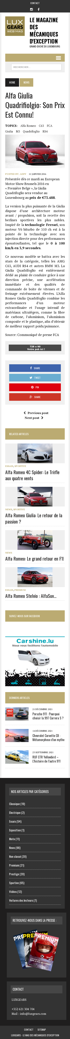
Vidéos (13, 891)
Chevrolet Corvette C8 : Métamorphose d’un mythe (48, 737)
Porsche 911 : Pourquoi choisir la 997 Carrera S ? (48, 716)
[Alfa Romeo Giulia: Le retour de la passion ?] (35, 504)
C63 (41, 126)
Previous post (38, 413)
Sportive (20, 466)
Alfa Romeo (28, 126)
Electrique (15, 812)
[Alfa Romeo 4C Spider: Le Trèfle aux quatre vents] (35, 461)
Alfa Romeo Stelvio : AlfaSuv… (30, 595)
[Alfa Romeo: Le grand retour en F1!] (35, 547)
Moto (12, 839)
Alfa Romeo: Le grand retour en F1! (34, 558)
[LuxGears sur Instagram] (31, 9)
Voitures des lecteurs (21, 900)
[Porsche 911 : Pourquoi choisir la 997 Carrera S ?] (17, 718)
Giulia (9, 131)
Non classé (15, 856)
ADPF (23, 173)
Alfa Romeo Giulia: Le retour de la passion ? (33, 518)
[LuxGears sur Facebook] (38, 9)
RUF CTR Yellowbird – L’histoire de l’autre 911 (46, 759)
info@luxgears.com (33, 1014)
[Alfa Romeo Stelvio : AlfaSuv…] (35, 584)
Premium (20, 589)
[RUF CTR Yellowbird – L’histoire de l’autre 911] (17, 761)
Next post (32, 418)
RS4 (45, 131)
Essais (9, 466)
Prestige (14, 874)
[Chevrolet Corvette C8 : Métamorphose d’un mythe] (17, 739)
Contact (35, 3)
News (8, 509)
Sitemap (42, 1029)
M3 (18, 131)
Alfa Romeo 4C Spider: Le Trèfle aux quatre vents (32, 475)
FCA (49, 126)
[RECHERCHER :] (36, 66)
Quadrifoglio (31, 131)
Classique (14, 804)
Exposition (15, 830)
